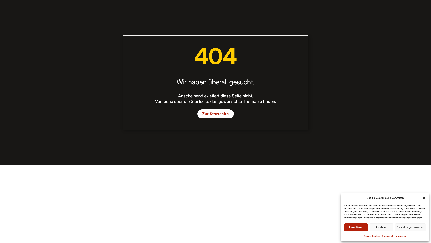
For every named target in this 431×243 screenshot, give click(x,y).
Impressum (401, 236)
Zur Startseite (215, 114)
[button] (424, 198)
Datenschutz (388, 236)
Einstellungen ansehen (410, 227)
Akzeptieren (356, 227)
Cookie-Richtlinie (372, 236)
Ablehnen (381, 227)
